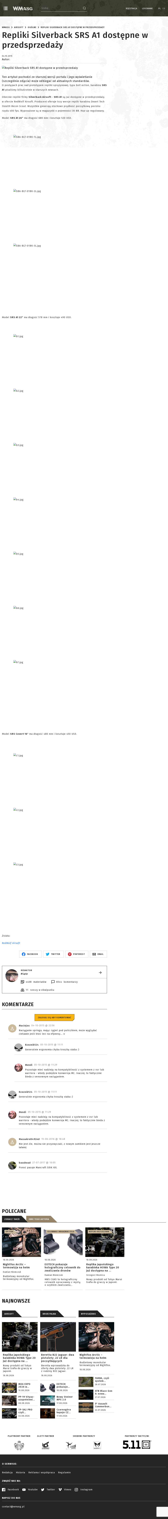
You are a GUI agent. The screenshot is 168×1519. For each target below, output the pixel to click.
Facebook (13, 1489)
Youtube (32, 1489)
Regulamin (64, 1472)
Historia (20, 1472)
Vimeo (67, 1489)
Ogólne (32, 27)
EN (164, 8)
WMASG (6, 27)
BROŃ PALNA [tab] (49, 1314)
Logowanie (147, 8)
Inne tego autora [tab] (39, 1219)
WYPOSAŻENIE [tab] (88, 1314)
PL (159, 8)
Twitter (50, 1489)
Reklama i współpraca (41, 1472)
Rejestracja (131, 8)
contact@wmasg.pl (13, 1506)
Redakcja (7, 1472)
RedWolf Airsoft (11, 943)
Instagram (86, 1489)
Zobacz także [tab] (12, 1219)
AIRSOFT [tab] (9, 1314)
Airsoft (18, 27)
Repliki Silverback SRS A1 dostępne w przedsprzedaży (73, 27)
